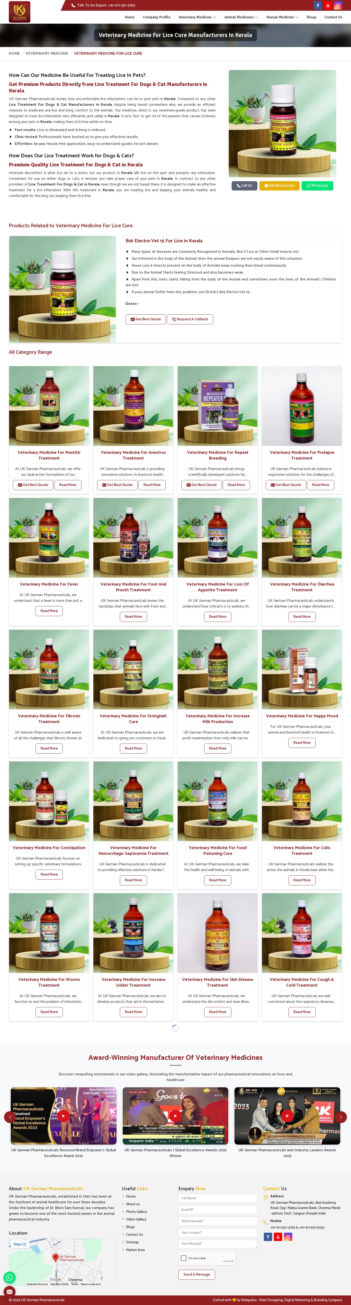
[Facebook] (318, 5)
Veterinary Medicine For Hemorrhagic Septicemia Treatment (133, 850)
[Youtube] (328, 5)
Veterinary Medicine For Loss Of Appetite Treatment (217, 587)
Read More (67, 485)
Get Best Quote (281, 186)
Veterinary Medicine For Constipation (49, 848)
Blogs (311, 17)
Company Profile (156, 17)
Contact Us (333, 17)
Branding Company (328, 1300)
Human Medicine (280, 17)
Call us (246, 186)
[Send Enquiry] (10, 1292)
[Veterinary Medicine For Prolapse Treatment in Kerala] (302, 406)
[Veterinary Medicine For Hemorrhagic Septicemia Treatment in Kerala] (133, 801)
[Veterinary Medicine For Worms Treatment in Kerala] (49, 933)
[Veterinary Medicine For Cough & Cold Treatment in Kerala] (302, 933)
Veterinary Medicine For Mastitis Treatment (49, 455)
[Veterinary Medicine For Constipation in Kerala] (49, 801)
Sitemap (132, 1242)
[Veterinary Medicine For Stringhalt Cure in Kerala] (133, 669)
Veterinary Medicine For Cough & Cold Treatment (302, 982)
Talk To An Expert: (106, 5)
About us (133, 1204)
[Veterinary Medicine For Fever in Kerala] (49, 538)
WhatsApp (319, 186)
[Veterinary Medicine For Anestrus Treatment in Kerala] (133, 406)
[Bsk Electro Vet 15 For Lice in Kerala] (62, 289)
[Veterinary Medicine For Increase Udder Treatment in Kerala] (133, 933)
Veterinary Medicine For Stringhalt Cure (133, 719)
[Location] (62, 1262)
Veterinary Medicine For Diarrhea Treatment (302, 587)
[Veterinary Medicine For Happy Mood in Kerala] (302, 669)
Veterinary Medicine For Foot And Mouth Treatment (133, 587)
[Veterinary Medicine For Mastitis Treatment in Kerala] (49, 406)
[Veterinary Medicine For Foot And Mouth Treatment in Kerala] (133, 538)
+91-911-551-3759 (282, 1228)
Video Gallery (136, 1219)
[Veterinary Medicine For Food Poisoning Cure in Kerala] (217, 801)
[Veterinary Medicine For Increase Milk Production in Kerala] (217, 669)
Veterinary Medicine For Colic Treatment (301, 850)
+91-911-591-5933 (311, 1228)
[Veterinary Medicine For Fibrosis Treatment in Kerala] (49, 669)
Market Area (135, 1250)
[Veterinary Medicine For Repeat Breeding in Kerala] (217, 406)
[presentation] (10, 1117)
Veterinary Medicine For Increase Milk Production (218, 719)
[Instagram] (338, 5)
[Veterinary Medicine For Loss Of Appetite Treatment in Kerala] (217, 538)
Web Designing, (271, 1300)
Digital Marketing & (298, 1300)
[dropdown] (214, 17)
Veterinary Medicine (195, 17)
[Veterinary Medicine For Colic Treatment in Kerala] (302, 801)
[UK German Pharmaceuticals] (19, 12)
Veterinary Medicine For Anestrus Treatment (133, 455)
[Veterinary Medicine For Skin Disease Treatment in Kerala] (217, 933)
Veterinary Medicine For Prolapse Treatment (302, 455)
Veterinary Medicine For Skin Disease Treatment (217, 982)
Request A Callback (192, 319)
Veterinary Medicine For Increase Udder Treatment (133, 982)
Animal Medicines (239, 17)
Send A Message (196, 1275)
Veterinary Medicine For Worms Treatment (49, 982)
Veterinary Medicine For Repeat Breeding (218, 455)
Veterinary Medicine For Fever (49, 584)
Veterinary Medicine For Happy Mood (302, 716)
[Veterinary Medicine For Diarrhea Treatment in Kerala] (302, 538)
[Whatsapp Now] (10, 1278)
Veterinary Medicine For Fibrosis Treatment (49, 719)
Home (130, 17)
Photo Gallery (136, 1212)
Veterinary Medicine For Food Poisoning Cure (218, 850)
